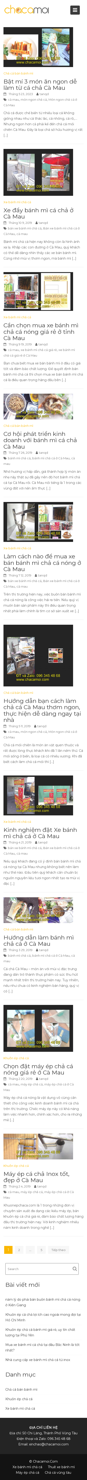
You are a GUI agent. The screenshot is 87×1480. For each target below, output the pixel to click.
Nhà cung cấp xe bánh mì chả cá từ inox (37, 1360)
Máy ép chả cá (27, 1472)
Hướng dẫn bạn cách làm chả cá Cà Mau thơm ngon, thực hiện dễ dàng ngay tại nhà (42, 710)
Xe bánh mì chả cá (17, 202)
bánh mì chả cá (19, 458)
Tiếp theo (59, 1250)
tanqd (44, 94)
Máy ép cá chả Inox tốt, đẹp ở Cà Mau (36, 1177)
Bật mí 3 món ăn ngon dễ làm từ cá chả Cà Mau (40, 84)
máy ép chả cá (32, 1084)
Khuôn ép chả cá (16, 1058)
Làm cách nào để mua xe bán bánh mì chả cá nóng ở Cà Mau (42, 563)
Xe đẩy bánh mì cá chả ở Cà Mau (38, 213)
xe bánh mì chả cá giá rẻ (39, 350)
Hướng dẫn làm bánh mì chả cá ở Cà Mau (38, 940)
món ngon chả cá (34, 99)
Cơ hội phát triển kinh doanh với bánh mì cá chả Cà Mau (40, 440)
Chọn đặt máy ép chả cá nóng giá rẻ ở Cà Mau (38, 1069)
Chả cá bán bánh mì (18, 73)
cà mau (13, 99)
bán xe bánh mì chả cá (25, 228)
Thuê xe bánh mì (61, 1467)
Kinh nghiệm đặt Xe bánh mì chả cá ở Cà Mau (40, 833)
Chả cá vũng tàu (58, 1472)
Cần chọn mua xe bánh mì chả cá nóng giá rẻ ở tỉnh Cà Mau (40, 331)
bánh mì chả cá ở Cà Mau (51, 458)
